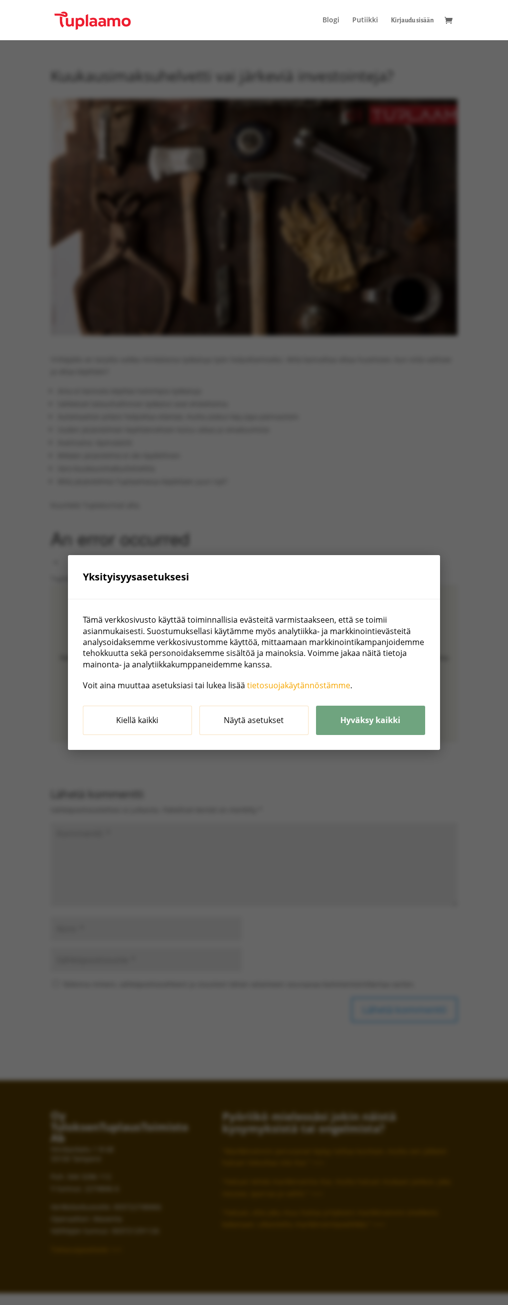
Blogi (330, 20)
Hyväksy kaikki (370, 720)
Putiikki (365, 20)
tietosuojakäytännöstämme (298, 685)
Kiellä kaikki (137, 720)
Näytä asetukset (254, 720)
